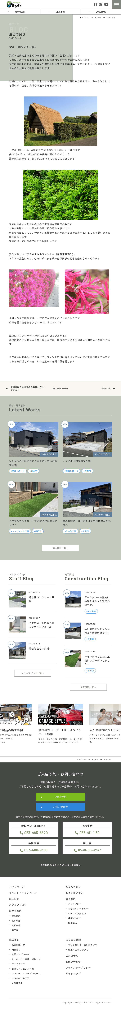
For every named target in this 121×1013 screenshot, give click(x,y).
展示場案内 (20, 11)
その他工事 (71, 531)
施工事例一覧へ (60, 548)
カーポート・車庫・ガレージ (26, 959)
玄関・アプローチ (21, 954)
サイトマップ (73, 973)
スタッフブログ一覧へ (33, 673)
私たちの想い (73, 886)
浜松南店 (16, 925)
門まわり (16, 949)
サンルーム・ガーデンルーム (26, 973)
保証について (75, 918)
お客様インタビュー (78, 908)
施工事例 (60, 11)
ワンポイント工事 (20, 531)
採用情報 (72, 923)
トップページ (16, 886)
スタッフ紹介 (75, 903)
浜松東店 (16, 920)
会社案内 (71, 898)
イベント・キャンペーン (23, 892)
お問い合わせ (60, 806)
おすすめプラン (74, 892)
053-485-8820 (36, 833)
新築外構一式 (18, 471)
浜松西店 (16, 915)
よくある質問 (73, 939)
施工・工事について (78, 949)
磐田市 (88, 471)
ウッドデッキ (18, 964)
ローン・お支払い (77, 913)
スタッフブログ (18, 904)
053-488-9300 (36, 850)
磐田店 (15, 930)
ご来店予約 (101, 11)
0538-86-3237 (89, 850)
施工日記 (14, 898)
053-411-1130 (89, 833)
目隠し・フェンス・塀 (23, 968)
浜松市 (34, 471)
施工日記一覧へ (60, 388)
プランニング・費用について (82, 945)
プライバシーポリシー (78, 967)
